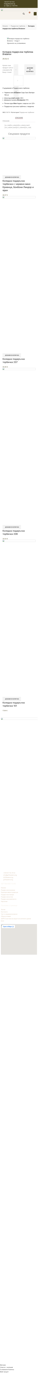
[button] (35, 13)
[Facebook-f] (30, 3)
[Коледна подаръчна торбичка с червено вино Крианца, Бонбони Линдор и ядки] (19, 153)
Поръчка (29, 967)
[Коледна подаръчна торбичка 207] (19, 272)
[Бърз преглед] (5, 172)
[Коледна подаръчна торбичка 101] (19, 616)
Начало (5, 26)
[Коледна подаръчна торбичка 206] (19, 444)
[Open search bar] (24, 14)
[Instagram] (34, 3)
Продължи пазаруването (14, 967)
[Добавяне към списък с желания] (10, 172)
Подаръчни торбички (18, 26)
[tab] (18, 118)
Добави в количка (29, 69)
